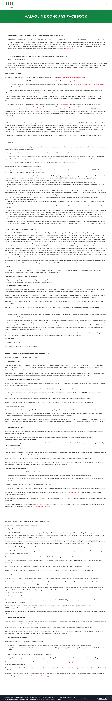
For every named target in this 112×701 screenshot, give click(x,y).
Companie (51, 5)
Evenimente (71, 5)
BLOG (91, 5)
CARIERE (82, 5)
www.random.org (63, 104)
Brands (61, 5)
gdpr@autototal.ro (75, 492)
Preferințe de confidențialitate (88, 698)
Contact (99, 5)
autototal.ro (69, 48)
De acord (102, 698)
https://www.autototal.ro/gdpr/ (41, 506)
